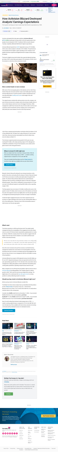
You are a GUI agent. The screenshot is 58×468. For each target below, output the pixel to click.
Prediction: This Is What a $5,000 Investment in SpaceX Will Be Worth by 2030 (31, 347)
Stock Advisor (29, 432)
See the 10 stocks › (8, 310)
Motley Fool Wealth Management (51, 433)
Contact (20, 437)
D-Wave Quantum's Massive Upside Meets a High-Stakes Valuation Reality (31, 333)
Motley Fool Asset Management (51, 431)
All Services (30, 430)
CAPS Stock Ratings (43, 429)
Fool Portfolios (30, 438)
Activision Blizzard (6, 270)
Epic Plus (29, 436)
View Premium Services (48, 416)
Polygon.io (15, 436)
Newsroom (21, 435)
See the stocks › (9, 164)
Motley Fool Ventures (51, 435)
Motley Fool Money (30, 442)
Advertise (21, 438)
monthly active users (17, 95)
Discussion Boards (43, 432)
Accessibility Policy (28, 448)
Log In (51, 1)
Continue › (8, 393)
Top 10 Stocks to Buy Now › (54, 5)
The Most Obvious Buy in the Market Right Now (19, 333)
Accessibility (45, 1)
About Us (21, 430)
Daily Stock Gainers (50, 11)
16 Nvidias (6, 382)
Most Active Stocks (50, 9)
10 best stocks (27, 159)
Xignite (11, 436)
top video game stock (23, 274)
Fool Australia (36, 430)
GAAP (18, 47)
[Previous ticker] (4, 10)
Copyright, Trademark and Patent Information (41, 448)
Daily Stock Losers (51, 12)
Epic (29, 434)
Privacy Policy (12, 448)
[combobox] (10, 1)
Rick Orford (34, 329)
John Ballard (6, 28)
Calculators (43, 434)
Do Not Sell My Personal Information (31, 449)
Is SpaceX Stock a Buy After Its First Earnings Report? (7, 333)
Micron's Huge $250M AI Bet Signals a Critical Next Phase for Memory (7, 345)
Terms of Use (6, 448)
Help (56, 1)
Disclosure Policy (20, 448)
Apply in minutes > (47, 86)
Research (21, 433)
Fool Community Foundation (51, 437)
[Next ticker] (46, 10)
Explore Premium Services (14, 15)
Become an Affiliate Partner (51, 440)
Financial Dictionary (43, 436)
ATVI (4, 40)
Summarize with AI (24, 31)
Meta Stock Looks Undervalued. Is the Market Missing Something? (18, 347)
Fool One (29, 440)
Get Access (41, 61)
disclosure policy (14, 372)
